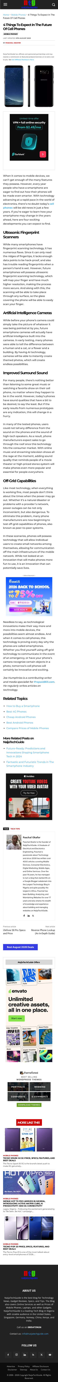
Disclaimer (12, 1369)
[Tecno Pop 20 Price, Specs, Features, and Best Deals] (29, 1228)
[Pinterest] (20, 49)
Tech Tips (15, 829)
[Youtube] (50, 1355)
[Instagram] (16, 1355)
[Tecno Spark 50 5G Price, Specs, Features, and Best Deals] (29, 1140)
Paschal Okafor (13, 43)
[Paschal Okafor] (13, 876)
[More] (42, 49)
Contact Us (45, 1369)
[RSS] (33, 1355)
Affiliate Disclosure (40, 1366)
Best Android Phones (19, 722)
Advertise (11, 1366)
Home (6, 14)
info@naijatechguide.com (35, 1333)
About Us (34, 1369)
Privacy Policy (24, 1366)
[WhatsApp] (27, 49)
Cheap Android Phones (21, 717)
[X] (13, 49)
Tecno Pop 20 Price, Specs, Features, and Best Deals (26, 1247)
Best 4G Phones (16, 711)
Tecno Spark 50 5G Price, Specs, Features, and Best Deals (29, 1159)
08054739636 (34, 1327)
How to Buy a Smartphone (23, 706)
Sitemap (23, 1369)
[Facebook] (6, 49)
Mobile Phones (18, 14)
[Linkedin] (35, 49)
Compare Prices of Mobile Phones (27, 728)
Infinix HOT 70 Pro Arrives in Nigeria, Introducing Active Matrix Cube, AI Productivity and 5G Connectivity (24, 1203)
